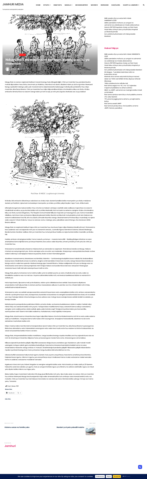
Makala (68, 5)
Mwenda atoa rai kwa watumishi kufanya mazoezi (121, 77)
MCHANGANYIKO (81, 5)
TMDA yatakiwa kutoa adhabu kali (116, 83)
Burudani (104, 5)
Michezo (94, 5)
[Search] (143, 5)
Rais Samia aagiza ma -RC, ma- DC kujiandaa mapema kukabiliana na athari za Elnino (120, 87)
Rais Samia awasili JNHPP (112, 104)
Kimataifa (58, 5)
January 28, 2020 (11, 55)
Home (38, 5)
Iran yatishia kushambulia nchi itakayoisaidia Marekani (123, 70)
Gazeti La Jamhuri (130, 5)
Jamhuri (13, 69)
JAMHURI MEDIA (13, 4)
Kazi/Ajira (116, 5)
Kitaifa (46, 5)
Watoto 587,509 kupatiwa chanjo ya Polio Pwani (121, 27)
